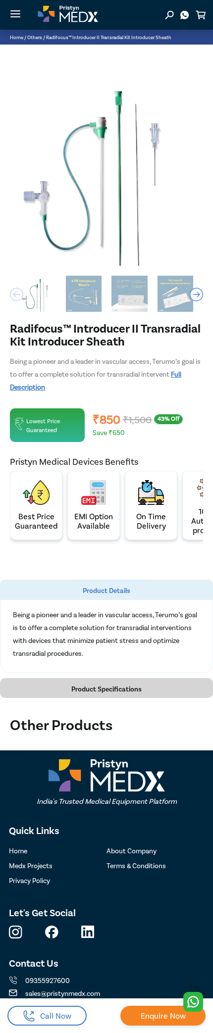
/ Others (33, 37)
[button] (196, 294)
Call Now (55, 1015)
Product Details (106, 590)
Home (16, 37)
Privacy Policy (29, 880)
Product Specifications (106, 689)
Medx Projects (31, 865)
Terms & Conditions (136, 865)
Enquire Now (163, 1015)
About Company (131, 850)
